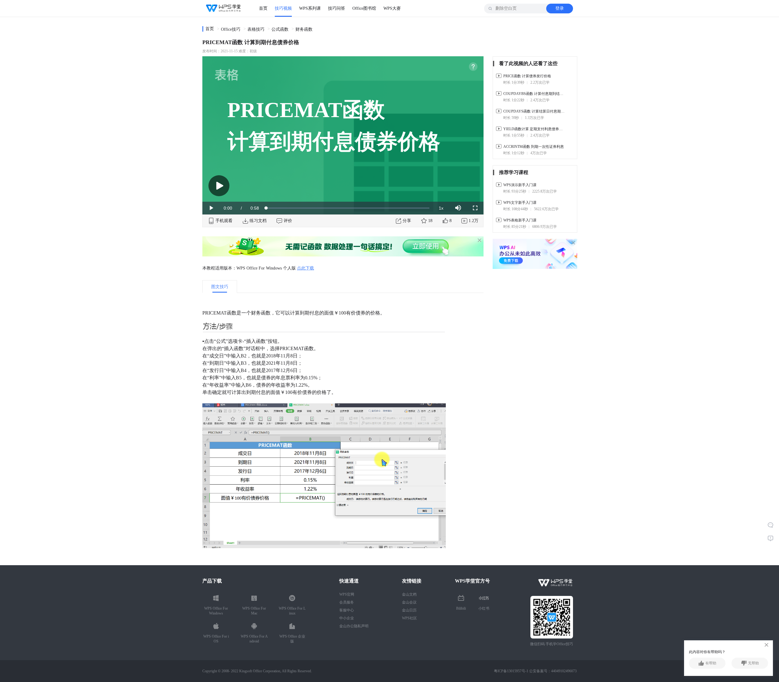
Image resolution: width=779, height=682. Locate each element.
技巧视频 (283, 8)
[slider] (347, 208)
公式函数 (279, 29)
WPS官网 (346, 594)
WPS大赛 (392, 8)
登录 (559, 8)
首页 (263, 8)
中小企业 (346, 618)
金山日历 (409, 610)
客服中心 (346, 610)
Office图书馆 (364, 8)
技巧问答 (336, 8)
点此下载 (305, 268)
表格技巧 (255, 29)
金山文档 (409, 594)
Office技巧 (230, 29)
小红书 (483, 608)
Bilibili (461, 608)
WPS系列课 (310, 8)
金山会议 (409, 602)
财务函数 (304, 29)
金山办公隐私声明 (354, 626)
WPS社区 (409, 618)
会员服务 (346, 602)
